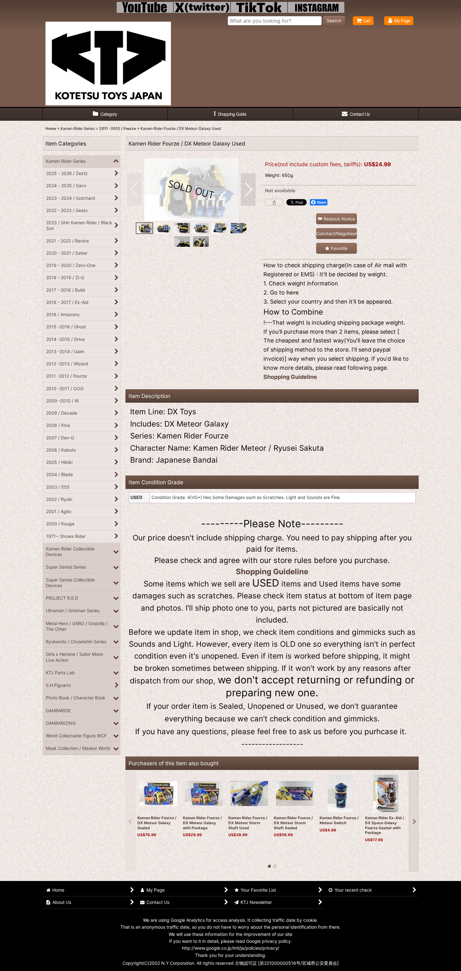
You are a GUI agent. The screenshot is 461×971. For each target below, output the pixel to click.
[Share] (274, 202)
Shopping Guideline (290, 377)
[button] (230, 114)
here (292, 292)
